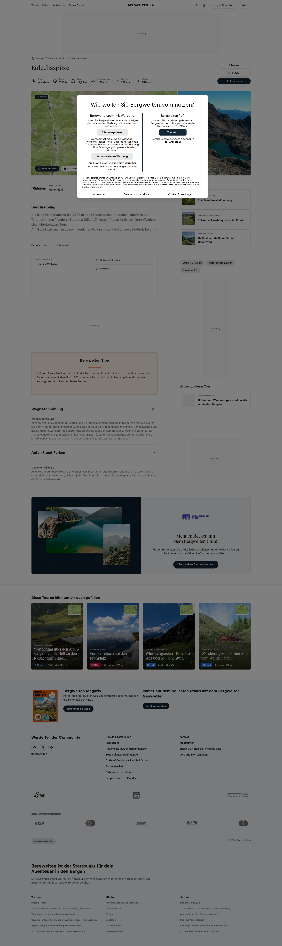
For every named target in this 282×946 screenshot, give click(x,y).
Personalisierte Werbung (112, 156)
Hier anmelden (172, 141)
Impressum (98, 194)
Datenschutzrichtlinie (136, 194)
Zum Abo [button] (172, 132)
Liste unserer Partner (174, 185)
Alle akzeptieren (112, 132)
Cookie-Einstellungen (180, 194)
